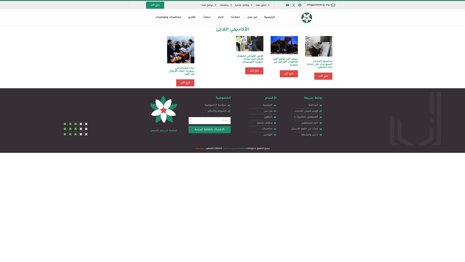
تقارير (192, 17)
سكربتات (199, 149)
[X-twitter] (294, 5)
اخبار (221, 17)
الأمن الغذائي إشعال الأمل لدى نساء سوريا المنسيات (250, 59)
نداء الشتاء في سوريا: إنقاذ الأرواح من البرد (181, 71)
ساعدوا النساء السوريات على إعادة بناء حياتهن (319, 64)
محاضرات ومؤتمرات (168, 17)
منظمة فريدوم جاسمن (234, 149)
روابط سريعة (313, 98)
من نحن (252, 17)
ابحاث (207, 17)
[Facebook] (300, 5)
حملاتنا (235, 17)
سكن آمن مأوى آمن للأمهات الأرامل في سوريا (285, 62)
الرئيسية (269, 17)
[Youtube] (287, 5)
